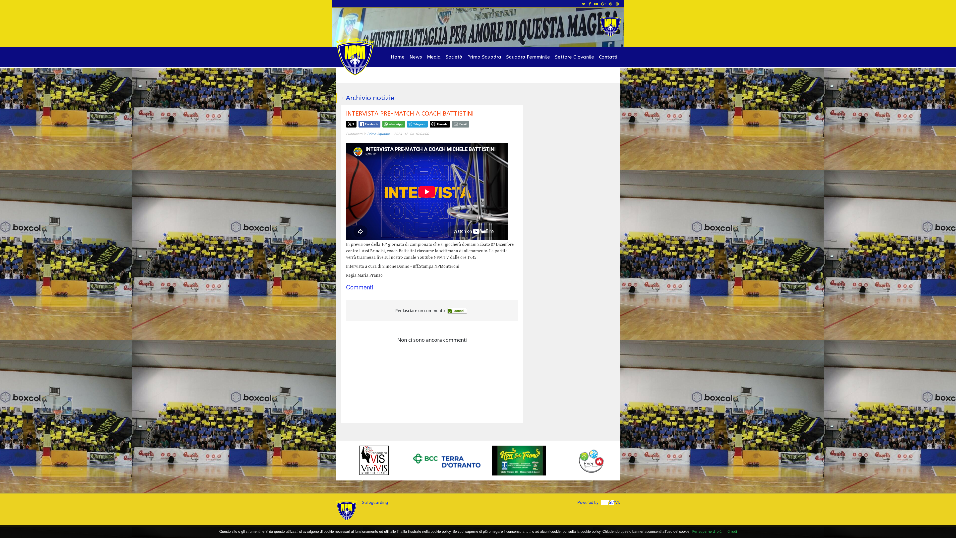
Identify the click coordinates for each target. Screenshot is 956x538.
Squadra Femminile (528, 57)
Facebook (371, 124)
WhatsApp (396, 124)
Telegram (419, 124)
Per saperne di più (706, 532)
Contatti (608, 57)
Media (434, 57)
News (416, 57)
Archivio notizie (370, 98)
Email (463, 124)
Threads (442, 124)
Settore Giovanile (574, 57)
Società (454, 57)
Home (398, 57)
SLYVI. (614, 502)
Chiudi (732, 532)
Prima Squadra (484, 57)
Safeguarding (375, 502)
